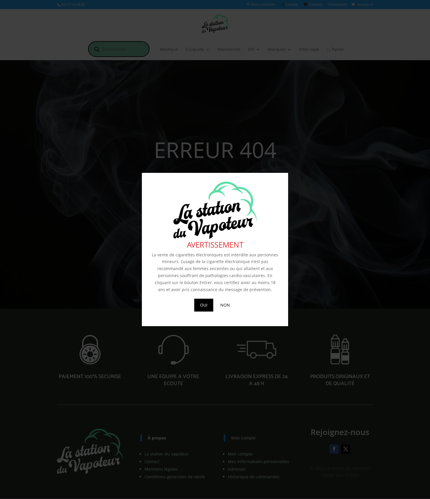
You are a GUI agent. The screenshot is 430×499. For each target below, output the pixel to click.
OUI (203, 305)
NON (225, 305)
